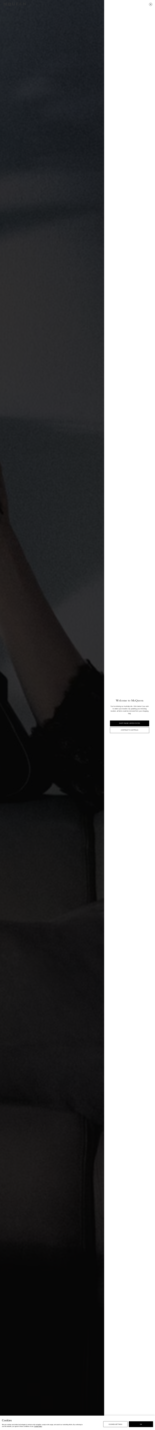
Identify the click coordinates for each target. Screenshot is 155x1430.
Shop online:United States (129, 723)
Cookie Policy (38, 1426)
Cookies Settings (115, 1424)
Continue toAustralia (129, 730)
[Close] (150, 4)
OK (141, 1424)
